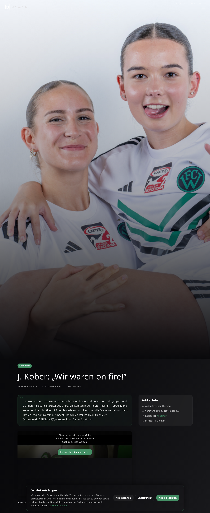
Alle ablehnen (123, 497)
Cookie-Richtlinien (58, 505)
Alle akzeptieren (168, 497)
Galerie (194, 3)
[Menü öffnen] (203, 8)
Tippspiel (203, 3)
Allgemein (24, 365)
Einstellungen (144, 497)
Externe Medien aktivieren (74, 452)
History (186, 3)
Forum (178, 3)
